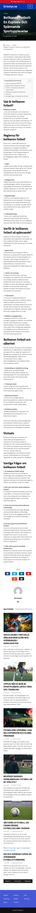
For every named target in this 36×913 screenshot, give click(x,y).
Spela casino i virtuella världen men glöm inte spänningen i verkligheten (16, 639)
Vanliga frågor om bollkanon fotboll (17, 96)
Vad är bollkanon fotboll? (13, 83)
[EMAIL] (21, 578)
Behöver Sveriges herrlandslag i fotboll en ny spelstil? (17, 779)
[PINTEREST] (28, 573)
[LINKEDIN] (21, 573)
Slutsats (8, 94)
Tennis (16, 902)
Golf (25, 895)
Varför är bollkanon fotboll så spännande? (15, 89)
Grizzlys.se (10, 6)
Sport (5, 902)
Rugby (16, 899)
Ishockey (6, 899)
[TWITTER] (14, 573)
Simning (26, 899)
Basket (5, 895)
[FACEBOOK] (7, 573)
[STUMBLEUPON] (14, 579)
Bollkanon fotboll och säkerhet (15, 92)
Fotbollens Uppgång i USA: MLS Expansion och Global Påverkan (17, 732)
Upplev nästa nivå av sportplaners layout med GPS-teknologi (17, 686)
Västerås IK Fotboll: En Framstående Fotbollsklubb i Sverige (16, 825)
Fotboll (5, 13)
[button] (29, 80)
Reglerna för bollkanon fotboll (15, 85)
